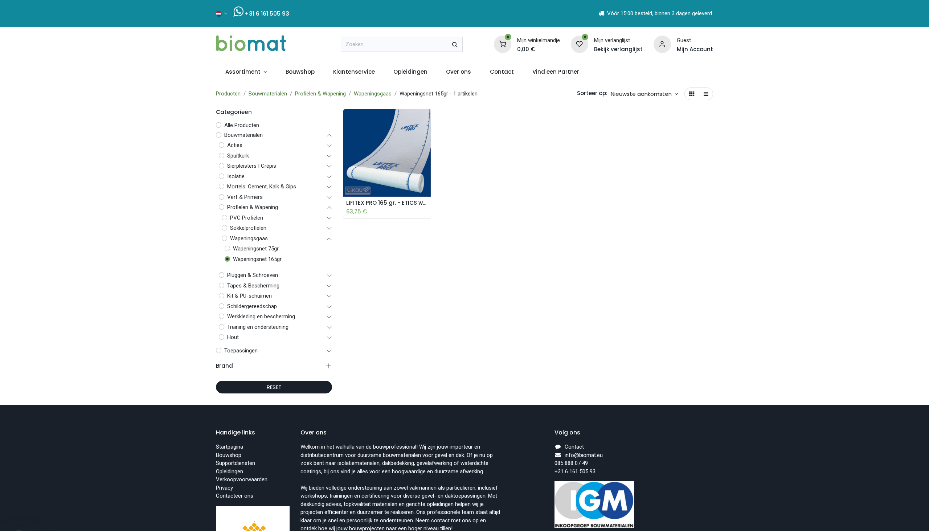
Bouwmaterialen (268, 93)
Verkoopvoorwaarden (241, 479)
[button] (644, 93)
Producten (228, 93)
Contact (574, 447)
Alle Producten (241, 125)
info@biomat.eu (584, 455)
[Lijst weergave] (706, 93)
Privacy (224, 488)
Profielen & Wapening (320, 93)
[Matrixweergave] (691, 93)
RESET (274, 387)
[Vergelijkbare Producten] (427, 169)
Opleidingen (229, 471)
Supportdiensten (235, 463)
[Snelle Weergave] (427, 120)
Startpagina (229, 447)
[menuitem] (246, 72)
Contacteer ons (234, 496)
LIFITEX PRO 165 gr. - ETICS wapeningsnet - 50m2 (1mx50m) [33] (387, 203)
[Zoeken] (454, 44)
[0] (502, 44)
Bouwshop (228, 455)
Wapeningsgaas (373, 93)
